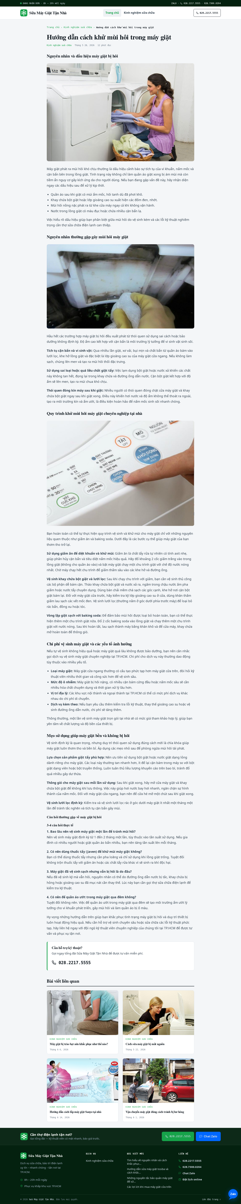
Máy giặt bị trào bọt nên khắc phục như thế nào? (79, 1044)
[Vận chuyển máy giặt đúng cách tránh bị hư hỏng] (158, 1080)
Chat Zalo (210, 1136)
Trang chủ (112, 12)
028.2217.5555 (191, 3)
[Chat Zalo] (233, 1194)
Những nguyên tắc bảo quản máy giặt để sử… (150, 1179)
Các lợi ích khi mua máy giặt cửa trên (149, 1186)
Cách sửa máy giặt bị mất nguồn (145, 1044)
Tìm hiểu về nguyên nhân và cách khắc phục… (147, 1162)
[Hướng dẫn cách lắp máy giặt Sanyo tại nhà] (82, 1080)
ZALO (173, 3)
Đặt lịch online (192, 1179)
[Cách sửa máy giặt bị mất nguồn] (158, 1012)
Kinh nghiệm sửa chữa (139, 12)
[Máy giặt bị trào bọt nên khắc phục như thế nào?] (82, 1012)
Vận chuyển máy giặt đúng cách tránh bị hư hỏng (155, 1112)
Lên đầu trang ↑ (211, 1199)
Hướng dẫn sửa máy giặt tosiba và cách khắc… (147, 1170)
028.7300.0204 (212, 3)
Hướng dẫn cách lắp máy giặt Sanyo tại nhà (75, 1112)
